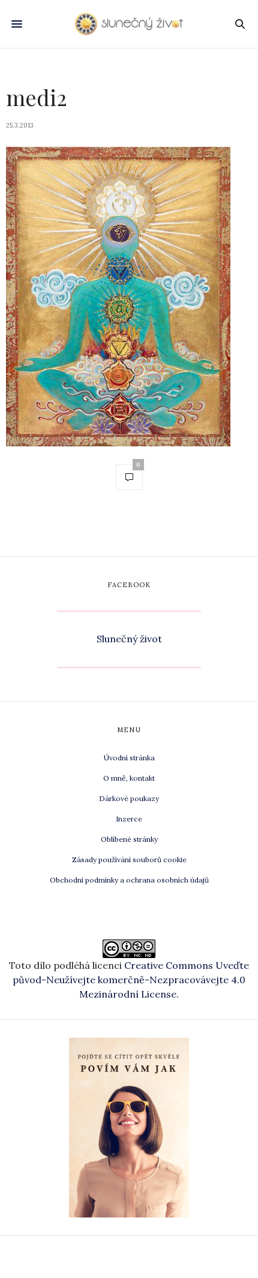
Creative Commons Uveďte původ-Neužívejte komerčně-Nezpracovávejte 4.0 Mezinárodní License (131, 979)
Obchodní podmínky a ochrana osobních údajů (129, 879)
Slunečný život (129, 639)
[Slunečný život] (129, 24)
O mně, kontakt (129, 778)
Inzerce (129, 818)
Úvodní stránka (129, 757)
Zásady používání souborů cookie (129, 859)
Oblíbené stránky (129, 839)
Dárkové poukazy (129, 798)
